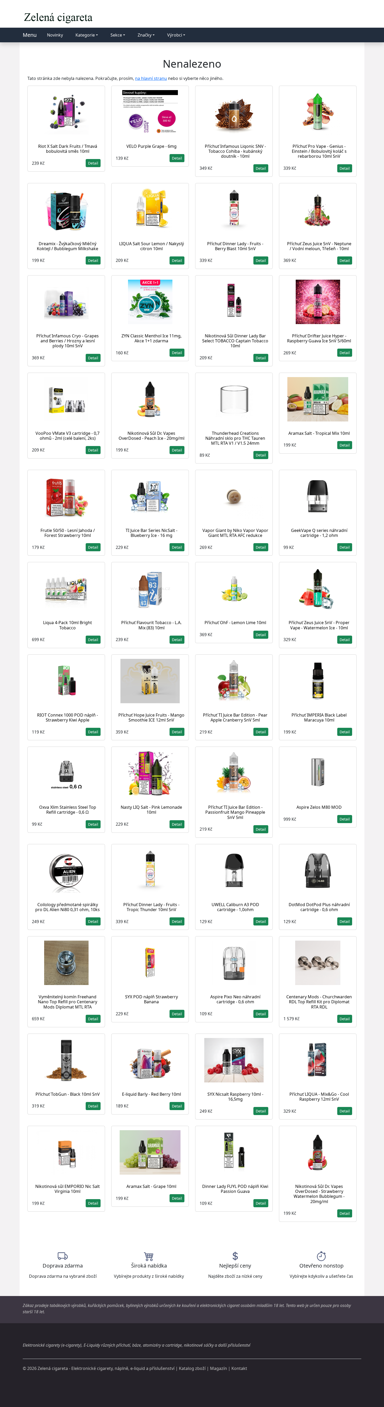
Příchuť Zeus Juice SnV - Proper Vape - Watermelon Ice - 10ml (319, 625)
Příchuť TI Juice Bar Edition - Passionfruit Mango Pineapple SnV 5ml (235, 812)
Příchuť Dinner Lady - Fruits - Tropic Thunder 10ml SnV (151, 907)
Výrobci (174, 35)
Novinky (55, 35)
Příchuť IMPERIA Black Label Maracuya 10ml (319, 717)
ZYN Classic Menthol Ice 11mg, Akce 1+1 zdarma (151, 338)
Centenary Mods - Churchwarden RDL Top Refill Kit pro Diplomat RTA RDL (319, 1002)
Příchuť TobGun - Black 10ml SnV (68, 1094)
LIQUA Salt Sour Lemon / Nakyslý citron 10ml (151, 246)
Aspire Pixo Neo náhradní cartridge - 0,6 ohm (235, 999)
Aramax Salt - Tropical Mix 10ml (319, 433)
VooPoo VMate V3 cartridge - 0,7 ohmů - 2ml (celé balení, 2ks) (68, 435)
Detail (93, 163)
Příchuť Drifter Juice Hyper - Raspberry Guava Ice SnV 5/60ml (319, 338)
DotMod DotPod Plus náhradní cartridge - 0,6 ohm (319, 907)
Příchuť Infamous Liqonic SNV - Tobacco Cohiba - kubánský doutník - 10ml (235, 151)
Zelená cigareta (53, 1368)
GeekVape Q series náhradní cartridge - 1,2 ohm (319, 532)
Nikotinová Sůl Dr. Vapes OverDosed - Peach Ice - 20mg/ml (151, 435)
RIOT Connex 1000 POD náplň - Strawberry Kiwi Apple (67, 717)
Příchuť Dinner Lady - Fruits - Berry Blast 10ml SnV (235, 246)
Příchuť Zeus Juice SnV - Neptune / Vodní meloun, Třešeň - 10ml (319, 246)
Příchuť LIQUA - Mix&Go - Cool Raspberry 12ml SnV (319, 1096)
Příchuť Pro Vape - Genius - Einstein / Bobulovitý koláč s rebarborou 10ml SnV (319, 151)
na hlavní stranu (151, 78)
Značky (145, 35)
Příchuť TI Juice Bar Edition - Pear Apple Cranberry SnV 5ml (235, 717)
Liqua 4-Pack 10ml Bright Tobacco (67, 625)
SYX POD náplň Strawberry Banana (151, 999)
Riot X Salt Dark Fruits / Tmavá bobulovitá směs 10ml (67, 148)
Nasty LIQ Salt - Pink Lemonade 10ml (151, 809)
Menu (30, 34)
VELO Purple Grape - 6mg (151, 146)
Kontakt (239, 1368)
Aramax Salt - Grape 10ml (151, 1186)
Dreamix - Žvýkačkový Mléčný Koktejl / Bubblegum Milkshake (67, 246)
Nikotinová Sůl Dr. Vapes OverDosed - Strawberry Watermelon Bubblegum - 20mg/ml (319, 1193)
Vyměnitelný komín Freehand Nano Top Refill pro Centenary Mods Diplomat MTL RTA (67, 1002)
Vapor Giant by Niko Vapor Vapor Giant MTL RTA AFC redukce (235, 532)
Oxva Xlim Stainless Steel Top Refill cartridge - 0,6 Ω (67, 809)
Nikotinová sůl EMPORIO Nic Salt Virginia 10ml (67, 1188)
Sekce (116, 35)
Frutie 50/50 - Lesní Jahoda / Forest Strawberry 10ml (67, 532)
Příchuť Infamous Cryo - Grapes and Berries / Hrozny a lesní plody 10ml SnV (67, 341)
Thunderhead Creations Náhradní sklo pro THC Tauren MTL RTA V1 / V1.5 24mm (235, 438)
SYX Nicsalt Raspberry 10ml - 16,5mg (235, 1096)
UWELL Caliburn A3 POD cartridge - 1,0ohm (235, 907)
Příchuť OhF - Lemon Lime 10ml (235, 622)
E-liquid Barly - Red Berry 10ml (151, 1094)
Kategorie (85, 35)
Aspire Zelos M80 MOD (319, 807)
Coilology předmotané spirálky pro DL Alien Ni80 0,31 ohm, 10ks (67, 907)
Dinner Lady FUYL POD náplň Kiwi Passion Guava (235, 1188)
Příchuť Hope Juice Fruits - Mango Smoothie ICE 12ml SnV (151, 717)
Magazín (218, 1368)
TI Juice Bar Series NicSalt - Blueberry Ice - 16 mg (151, 532)
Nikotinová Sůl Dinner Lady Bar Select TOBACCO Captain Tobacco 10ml (235, 341)
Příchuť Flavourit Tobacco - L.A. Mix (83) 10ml (151, 625)
